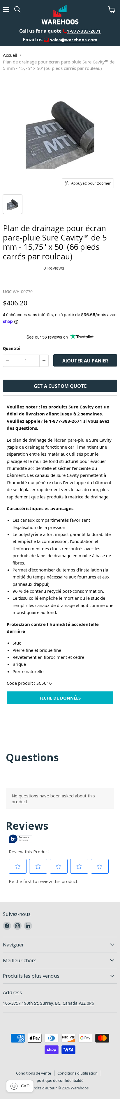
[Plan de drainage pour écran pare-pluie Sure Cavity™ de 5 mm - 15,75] (12, 204)
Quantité (11, 348)
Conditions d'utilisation (77, 1073)
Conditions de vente (33, 1073)
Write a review (21, 281)
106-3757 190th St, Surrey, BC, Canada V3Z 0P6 (48, 1003)
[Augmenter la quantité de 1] (44, 361)
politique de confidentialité (60, 1080)
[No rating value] (23, 267)
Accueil (10, 55)
